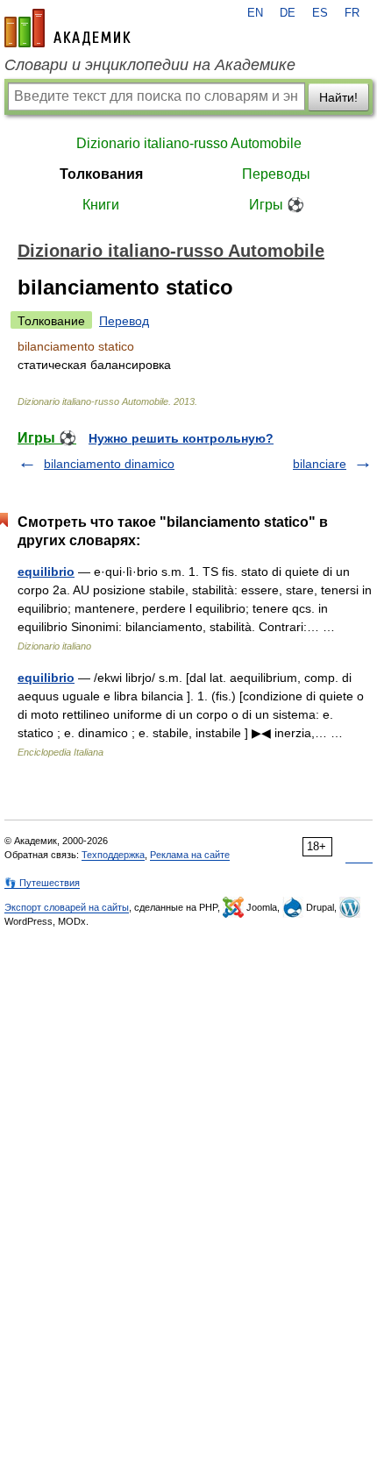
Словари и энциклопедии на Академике (149, 65)
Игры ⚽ (276, 204)
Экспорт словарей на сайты (66, 907)
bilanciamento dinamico (109, 464)
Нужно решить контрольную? (181, 438)
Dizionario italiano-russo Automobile (189, 143)
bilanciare (319, 464)
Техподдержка (113, 854)
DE (287, 13)
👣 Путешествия (42, 882)
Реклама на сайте (190, 854)
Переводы (276, 174)
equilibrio (46, 572)
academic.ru (67, 28)
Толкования (101, 174)
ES (320, 13)
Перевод (124, 321)
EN (255, 13)
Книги (100, 204)
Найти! (338, 97)
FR (352, 13)
